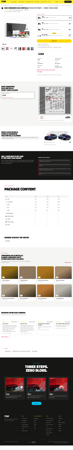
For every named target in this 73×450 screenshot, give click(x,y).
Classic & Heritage (25, 424)
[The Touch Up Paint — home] (3, 2)
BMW (35, 420)
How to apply (37, 1)
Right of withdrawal (62, 422)
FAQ (49, 1)
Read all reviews (4, 337)
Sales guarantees (49, 432)
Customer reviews (44, 1)
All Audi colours (7, 351)
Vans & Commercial (25, 426)
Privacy (60, 428)
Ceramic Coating (21, 1)
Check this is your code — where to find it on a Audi (46, 69)
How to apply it (39, 71)
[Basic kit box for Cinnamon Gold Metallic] (3, 49)
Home (2, 5)
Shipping (60, 424)
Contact (47, 434)
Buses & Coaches (25, 430)
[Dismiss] (16, 446)
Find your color (68, 1)
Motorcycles (24, 422)
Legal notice (61, 418)
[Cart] (63, 2)
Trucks (23, 428)
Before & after (48, 430)
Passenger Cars (24, 420)
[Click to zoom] (17, 30)
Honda (35, 424)
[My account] (60, 2)
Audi (11, 5)
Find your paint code (29, 1)
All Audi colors (67, 262)
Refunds (60, 426)
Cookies (60, 430)
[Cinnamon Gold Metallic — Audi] (7, 49)
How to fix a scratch (49, 424)
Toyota (35, 422)
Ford (34, 426)
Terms (60, 420)
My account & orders (49, 418)
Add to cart (54, 41)
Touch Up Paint (14, 1)
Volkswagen (7, 241)
